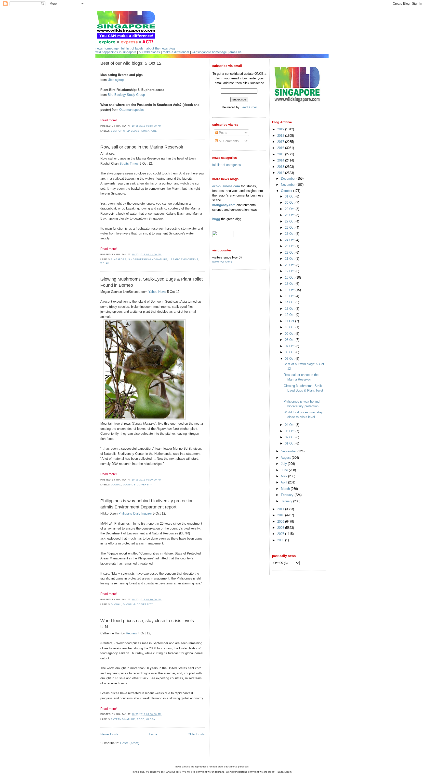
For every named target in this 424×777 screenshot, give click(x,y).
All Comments (228, 141)
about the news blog (160, 48)
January (287, 501)
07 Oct (290, 346)
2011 (281, 509)
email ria (235, 52)
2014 (281, 160)
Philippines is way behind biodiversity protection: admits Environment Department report (147, 503)
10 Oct (290, 327)
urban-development (183, 259)
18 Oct (290, 277)
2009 (281, 521)
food (140, 719)
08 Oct (290, 340)
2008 (281, 528)
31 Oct (290, 196)
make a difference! (176, 52)
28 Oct (290, 215)
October (287, 191)
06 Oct (290, 352)
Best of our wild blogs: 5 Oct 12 (130, 63)
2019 (281, 129)
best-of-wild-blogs (125, 131)
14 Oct (290, 302)
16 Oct (290, 290)
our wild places (149, 52)
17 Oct (290, 283)
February (287, 495)
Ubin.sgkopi (116, 80)
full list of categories (226, 165)
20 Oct (290, 265)
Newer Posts (109, 734)
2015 (281, 154)
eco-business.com (226, 186)
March (286, 489)
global (116, 484)
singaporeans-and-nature (147, 259)
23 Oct (290, 246)
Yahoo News (157, 292)
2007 (281, 534)
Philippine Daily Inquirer (135, 513)
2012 (281, 173)
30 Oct (290, 202)
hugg (216, 219)
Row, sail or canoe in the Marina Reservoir (141, 147)
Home (153, 734)
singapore (149, 131)
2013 (281, 167)
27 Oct (290, 221)
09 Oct (290, 333)
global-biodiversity (138, 484)
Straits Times (129, 163)
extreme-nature (123, 719)
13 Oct (290, 308)
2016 (281, 148)
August (286, 457)
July (284, 464)
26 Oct (290, 227)
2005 (281, 540)
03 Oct (290, 431)
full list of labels (132, 48)
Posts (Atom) (129, 743)
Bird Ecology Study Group (126, 95)
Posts (222, 133)
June (285, 470)
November (288, 184)
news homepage (107, 48)
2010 (281, 515)
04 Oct (290, 425)
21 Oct (290, 258)
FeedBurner (248, 107)
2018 (281, 135)
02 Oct (290, 437)
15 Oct (290, 296)
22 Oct (290, 252)
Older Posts (196, 734)
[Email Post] (162, 126)
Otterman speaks (131, 109)
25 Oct (290, 233)
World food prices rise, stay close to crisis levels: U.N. (147, 623)
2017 (281, 142)
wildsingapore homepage (209, 52)
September (289, 451)
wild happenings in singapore (115, 52)
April (284, 482)
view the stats (222, 262)
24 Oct (290, 240)
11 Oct (290, 321)
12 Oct (290, 315)
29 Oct (290, 209)
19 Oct (290, 271)
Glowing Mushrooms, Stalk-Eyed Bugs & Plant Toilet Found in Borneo (151, 282)
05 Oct (290, 358)
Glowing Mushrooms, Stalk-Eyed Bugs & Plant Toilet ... (303, 390)
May (284, 476)
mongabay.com (224, 205)
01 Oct (290, 443)
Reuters (131, 633)
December (288, 178)
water (104, 263)
